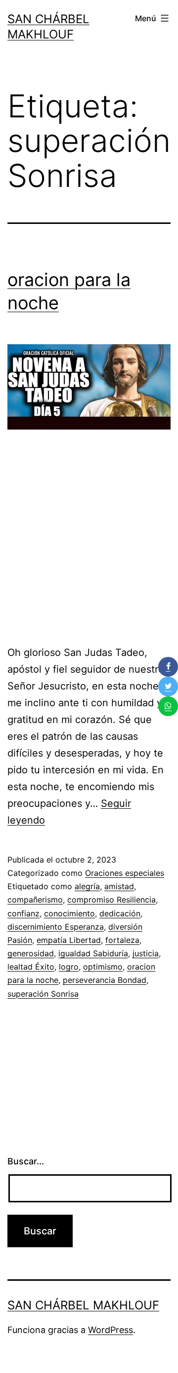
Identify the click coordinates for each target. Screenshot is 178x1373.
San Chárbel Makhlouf (83, 1305)
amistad (119, 886)
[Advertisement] (89, 541)
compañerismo (35, 899)
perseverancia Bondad (104, 980)
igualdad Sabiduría (93, 953)
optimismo (103, 967)
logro (69, 967)
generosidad (30, 953)
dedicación (119, 913)
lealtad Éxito (30, 967)
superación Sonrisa (43, 994)
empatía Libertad (69, 940)
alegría (87, 886)
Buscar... (25, 1161)
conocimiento (69, 913)
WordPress (110, 1330)
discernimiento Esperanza (55, 927)
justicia (146, 953)
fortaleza (122, 940)
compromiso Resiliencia (111, 899)
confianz (23, 913)
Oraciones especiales (124, 873)
